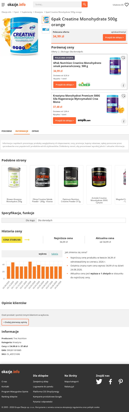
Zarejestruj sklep (40, 381)
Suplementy (27, 12)
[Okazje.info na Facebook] (110, 382)
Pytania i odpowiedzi (42, 401)
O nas (4, 381)
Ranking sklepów (9, 396)
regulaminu (77, 407)
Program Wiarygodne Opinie (15, 391)
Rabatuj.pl (69, 386)
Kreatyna (39, 12)
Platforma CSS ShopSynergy (46, 391)
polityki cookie (93, 407)
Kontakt (5, 386)
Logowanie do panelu (43, 386)
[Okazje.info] (17, 4)
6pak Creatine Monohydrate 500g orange (64, 12)
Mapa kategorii (71, 381)
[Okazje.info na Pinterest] (121, 382)
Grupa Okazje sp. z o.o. (24, 407)
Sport (16, 12)
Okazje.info (6, 12)
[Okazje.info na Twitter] (99, 382)
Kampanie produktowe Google (47, 396)
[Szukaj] (59, 2)
